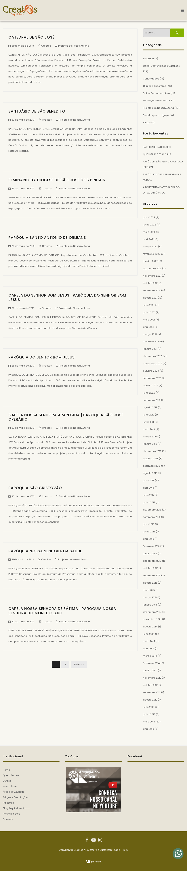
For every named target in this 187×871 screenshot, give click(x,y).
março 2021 (150, 334)
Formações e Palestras (157, 100)
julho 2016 (148, 524)
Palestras (8, 802)
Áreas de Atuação (13, 792)
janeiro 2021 (150, 349)
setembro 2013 (152, 692)
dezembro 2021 (152, 268)
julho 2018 (148, 480)
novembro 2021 (152, 276)
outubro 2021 (150, 283)
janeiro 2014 (150, 670)
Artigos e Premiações (15, 797)
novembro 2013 (152, 678)
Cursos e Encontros (154, 86)
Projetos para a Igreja (156, 115)
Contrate (8, 819)
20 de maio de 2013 (23, 621)
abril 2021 (148, 327)
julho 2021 (148, 305)
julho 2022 (149, 217)
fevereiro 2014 (151, 663)
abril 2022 (149, 239)
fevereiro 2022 (151, 254)
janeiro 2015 (150, 604)
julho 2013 (148, 707)
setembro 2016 (152, 517)
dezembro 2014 (152, 612)
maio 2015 (149, 590)
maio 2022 (149, 232)
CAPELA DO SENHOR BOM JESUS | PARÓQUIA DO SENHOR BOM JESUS (67, 297)
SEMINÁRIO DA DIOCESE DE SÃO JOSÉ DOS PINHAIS (56, 180)
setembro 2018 (152, 466)
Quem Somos (11, 775)
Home (6, 770)
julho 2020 (149, 392)
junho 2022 (149, 224)
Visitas (147, 122)
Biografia (148, 58)
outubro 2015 (150, 568)
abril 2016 (148, 539)
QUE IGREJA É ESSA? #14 (157, 154)
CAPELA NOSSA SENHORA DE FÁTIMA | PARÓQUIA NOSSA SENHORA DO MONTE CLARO (62, 611)
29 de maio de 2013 (23, 188)
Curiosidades (151, 78)
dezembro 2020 (152, 356)
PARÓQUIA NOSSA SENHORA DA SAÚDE (45, 551)
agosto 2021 (150, 297)
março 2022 (150, 246)
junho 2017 (149, 502)
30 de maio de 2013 (23, 120)
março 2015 (150, 597)
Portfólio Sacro (11, 813)
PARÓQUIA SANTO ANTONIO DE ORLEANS (47, 237)
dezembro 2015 (152, 561)
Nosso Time (10, 786)
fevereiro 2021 (151, 341)
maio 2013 (149, 721)
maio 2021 (149, 319)
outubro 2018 (150, 458)
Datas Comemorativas (156, 93)
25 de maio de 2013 (23, 365)
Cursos (7, 781)
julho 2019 (148, 414)
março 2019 (150, 436)
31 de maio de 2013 (23, 46)
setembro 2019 (152, 400)
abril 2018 (148, 487)
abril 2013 (148, 729)
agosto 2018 (150, 473)
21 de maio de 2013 (23, 559)
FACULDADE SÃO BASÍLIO (157, 147)
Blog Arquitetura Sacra (16, 808)
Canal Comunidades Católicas (161, 66)
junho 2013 (149, 714)
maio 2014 (149, 641)
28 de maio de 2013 (23, 246)
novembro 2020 (152, 363)
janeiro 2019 (150, 444)
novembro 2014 (152, 619)
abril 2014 (148, 648)
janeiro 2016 (150, 553)
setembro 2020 (152, 378)
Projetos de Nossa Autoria (73, 46)
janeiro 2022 (150, 261)
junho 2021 (149, 312)
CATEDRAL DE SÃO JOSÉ (31, 37)
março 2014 (150, 656)
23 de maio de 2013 (23, 428)
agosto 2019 (150, 407)
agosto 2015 (150, 583)
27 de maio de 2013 (23, 308)
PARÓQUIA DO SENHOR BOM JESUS (41, 357)
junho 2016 (149, 531)
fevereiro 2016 (151, 546)
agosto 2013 (150, 699)
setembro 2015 (152, 575)
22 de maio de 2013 (23, 496)
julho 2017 (148, 495)
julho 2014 (148, 634)
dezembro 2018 (152, 451)
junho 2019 (149, 422)
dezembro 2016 (152, 509)
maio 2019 (149, 429)
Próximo (79, 664)
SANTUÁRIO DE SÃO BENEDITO (36, 111)
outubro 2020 (151, 371)
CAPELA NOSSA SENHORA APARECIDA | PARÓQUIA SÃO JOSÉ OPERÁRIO (66, 417)
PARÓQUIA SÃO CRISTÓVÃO (35, 487)
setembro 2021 (152, 290)
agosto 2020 (150, 385)
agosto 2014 (150, 626)
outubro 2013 (150, 685)
